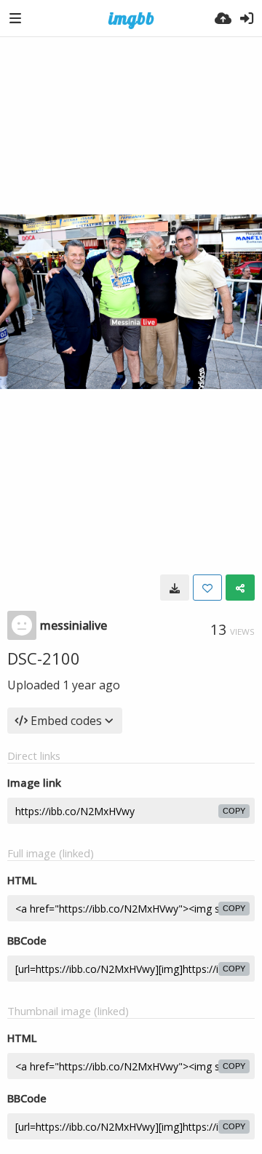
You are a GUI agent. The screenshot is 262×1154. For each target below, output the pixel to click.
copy (234, 810)
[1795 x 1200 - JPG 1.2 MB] (174, 587)
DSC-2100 (43, 658)
